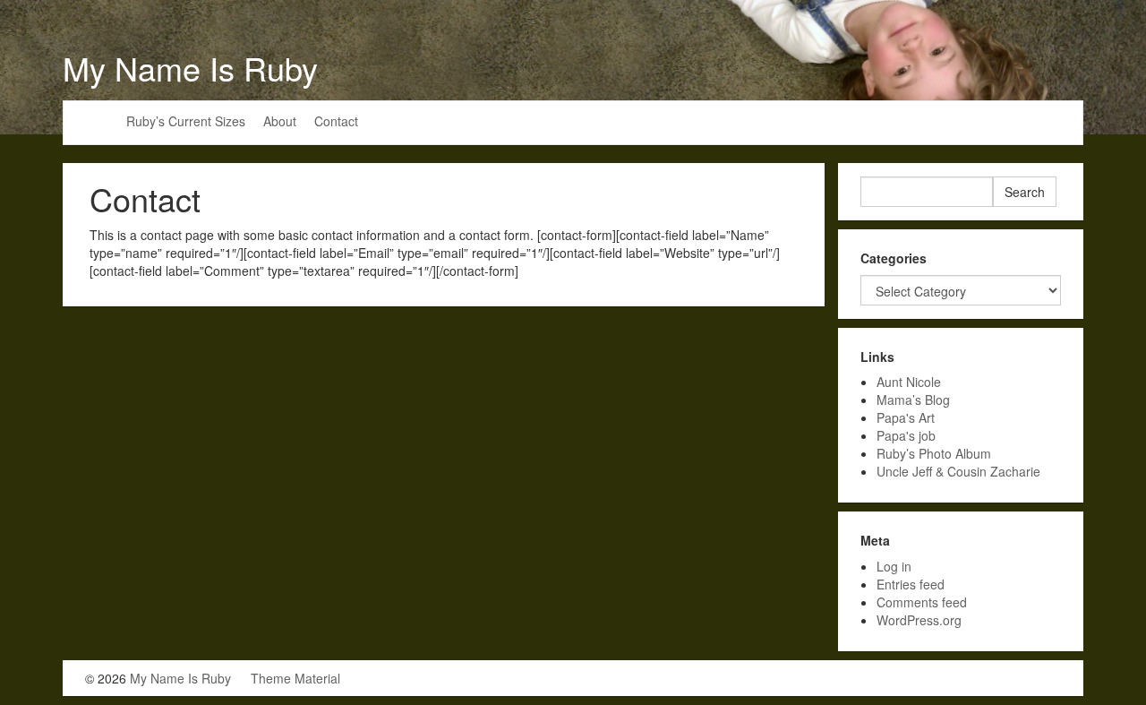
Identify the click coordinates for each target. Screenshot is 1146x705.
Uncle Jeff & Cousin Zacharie (958, 471)
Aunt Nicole (909, 382)
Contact (336, 121)
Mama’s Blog (913, 399)
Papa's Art (906, 417)
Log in (894, 566)
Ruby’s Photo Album (934, 453)
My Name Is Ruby (190, 67)
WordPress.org (919, 620)
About (279, 121)
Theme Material (295, 678)
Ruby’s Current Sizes (185, 121)
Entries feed (911, 584)
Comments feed (922, 602)
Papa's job (906, 435)
